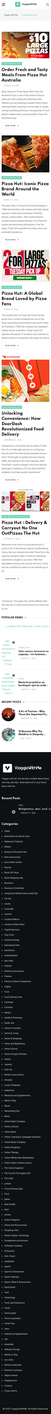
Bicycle (7, 867)
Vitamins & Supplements (16, 1334)
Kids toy (8, 1069)
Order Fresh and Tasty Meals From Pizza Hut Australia (25, 75)
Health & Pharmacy (13, 1017)
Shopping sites (11, 1230)
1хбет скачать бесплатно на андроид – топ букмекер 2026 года (33, 654)
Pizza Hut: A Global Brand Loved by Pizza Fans (24, 298)
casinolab (8, 909)
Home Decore (11, 1048)
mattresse (9, 1090)
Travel (7, 1308)
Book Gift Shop (11, 872)
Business (8, 883)
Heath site (9, 1023)
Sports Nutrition (11, 1277)
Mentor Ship (10, 1100)
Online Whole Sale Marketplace (19, 1157)
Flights (7, 986)
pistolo (7, 1183)
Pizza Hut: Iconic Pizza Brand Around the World (25, 189)
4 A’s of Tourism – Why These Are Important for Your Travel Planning (32, 714)
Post (20, 805)
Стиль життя (10, 1391)
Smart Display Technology (16, 1235)
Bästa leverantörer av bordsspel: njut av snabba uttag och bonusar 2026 (33, 685)
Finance (8, 976)
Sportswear (9, 1287)
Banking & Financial (13, 841)
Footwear (8, 1002)
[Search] (47, 4)
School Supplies (12, 1220)
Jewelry (8, 1064)
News (7, 1116)
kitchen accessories (14, 1074)
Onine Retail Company (14, 1121)
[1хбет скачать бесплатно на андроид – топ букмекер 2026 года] (8, 652)
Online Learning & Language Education (22, 1137)
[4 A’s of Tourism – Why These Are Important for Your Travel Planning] (8, 714)
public (21, 679)
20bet (7, 831)
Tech (6, 1292)
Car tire (7, 898)
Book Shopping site (13, 878)
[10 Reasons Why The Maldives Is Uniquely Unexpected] (8, 734)
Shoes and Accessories (15, 1225)
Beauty (7, 846)
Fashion (8, 966)
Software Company (13, 1245)
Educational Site (12, 945)
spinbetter (9, 1261)
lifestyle (8, 1080)
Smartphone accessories (16, 1240)
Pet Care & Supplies (14, 1168)
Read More (10, 126)
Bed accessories (12, 857)
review (7, 1214)
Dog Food (9, 935)
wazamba (8, 1344)
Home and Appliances (14, 1043)
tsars (6, 1328)
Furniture (8, 1007)
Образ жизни (11, 1375)
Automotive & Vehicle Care (17, 836)
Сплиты (8, 1385)
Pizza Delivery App (13, 1188)
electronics (9, 950)
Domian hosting (11, 940)
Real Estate (9, 1204)
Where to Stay (11, 1354)
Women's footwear (13, 1370)
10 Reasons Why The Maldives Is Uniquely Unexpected (30, 734)
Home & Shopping (12, 1038)
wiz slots (8, 1360)
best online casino (13, 862)
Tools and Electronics (14, 1303)
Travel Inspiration (12, 1318)
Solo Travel (9, 1256)
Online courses (11, 1126)
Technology (9, 1297)
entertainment (10, 955)
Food (6, 992)
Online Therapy (11, 1152)
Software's (9, 1251)
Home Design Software (15, 1054)
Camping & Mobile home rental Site (21, 893)
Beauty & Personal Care (15, 852)
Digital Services (11, 929)
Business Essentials (14, 888)
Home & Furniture (12, 1028)
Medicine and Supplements (17, 1095)
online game (10, 1131)
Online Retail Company (15, 1142)
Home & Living (11, 1033)
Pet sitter (8, 1178)
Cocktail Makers (12, 919)
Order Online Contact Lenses (18, 1163)
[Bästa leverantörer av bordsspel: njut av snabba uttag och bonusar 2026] (8, 683)
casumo (8, 914)
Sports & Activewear (14, 1271)
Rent (6, 1209)
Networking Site (12, 1111)
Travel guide (10, 1313)
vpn (6, 1339)
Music (7, 1106)
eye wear (8, 960)
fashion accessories (14, 971)
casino (7, 903)
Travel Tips (24, 648)
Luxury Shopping (12, 1085)
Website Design (12, 1349)
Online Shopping (12, 1147)
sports (7, 1266)
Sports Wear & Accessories (17, 1282)
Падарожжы (10, 1380)
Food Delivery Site (13, 997)
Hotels (7, 1059)
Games (7, 1012)
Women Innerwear (12, 1365)
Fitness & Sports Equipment (17, 981)
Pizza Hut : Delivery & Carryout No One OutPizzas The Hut (24, 528)
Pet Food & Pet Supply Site (17, 1173)
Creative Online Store (14, 924)
